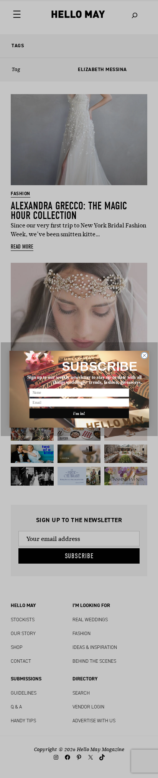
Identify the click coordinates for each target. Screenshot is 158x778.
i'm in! (79, 413)
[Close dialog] (144, 355)
